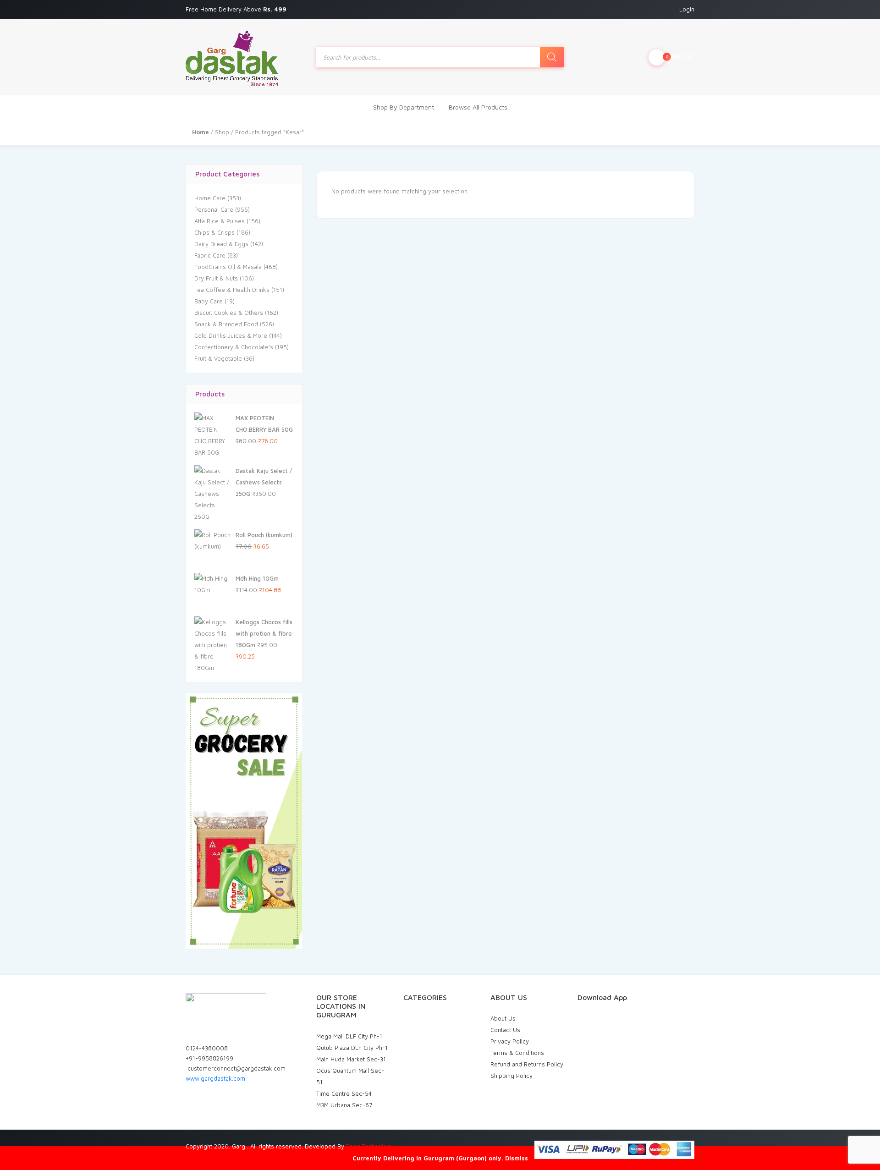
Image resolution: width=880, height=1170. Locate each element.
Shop (222, 132)
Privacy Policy (509, 1041)
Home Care (210, 198)
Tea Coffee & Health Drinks (232, 289)
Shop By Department (403, 107)
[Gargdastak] (232, 57)
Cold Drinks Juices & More (230, 335)
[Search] (552, 57)
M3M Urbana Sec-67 (344, 1105)
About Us (503, 1018)
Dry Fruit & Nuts (216, 278)
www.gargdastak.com (215, 1078)
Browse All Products (478, 107)
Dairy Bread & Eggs (221, 243)
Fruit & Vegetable (218, 358)
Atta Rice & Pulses (219, 221)
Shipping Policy (511, 1075)
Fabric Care (210, 255)
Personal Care (213, 209)
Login (686, 9)
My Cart (680, 56)
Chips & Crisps (214, 232)
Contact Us (505, 1029)
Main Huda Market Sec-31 (351, 1059)
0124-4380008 (207, 1048)
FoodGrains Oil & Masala (228, 266)
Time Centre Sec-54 (344, 1093)
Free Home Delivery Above (237, 9)
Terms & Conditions (517, 1052)
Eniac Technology (370, 1146)
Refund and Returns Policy (526, 1064)
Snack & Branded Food (226, 324)
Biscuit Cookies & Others (228, 312)
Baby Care (208, 301)
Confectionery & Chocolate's (233, 347)
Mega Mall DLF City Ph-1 (349, 1036)
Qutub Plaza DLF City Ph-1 (352, 1047)
